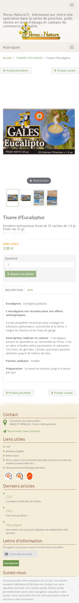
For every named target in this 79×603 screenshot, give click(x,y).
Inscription (11, 563)
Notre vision (12, 455)
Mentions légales (15, 451)
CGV (8, 446)
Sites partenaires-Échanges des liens (25, 467)
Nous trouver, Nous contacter (24, 431)
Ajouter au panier (21, 274)
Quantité (11, 258)
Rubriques (11, 47)
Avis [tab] (30, 290)
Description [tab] (14, 290)
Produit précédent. (16, 70)
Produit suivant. (66, 70)
